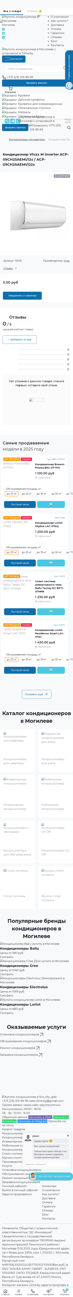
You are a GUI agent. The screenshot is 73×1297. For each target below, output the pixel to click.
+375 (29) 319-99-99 (19, 77)
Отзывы (56, 37)
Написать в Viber (40, 1117)
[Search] (69, 127)
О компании (60, 16)
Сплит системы (13, 1153)
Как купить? (59, 20)
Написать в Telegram (32, 1121)
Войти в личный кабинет (20, 1190)
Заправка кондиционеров (21, 1182)
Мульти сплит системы (18, 1157)
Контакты (57, 45)
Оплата (56, 29)
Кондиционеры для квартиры (27, 139)
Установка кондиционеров (21, 1170)
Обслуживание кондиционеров (25, 1174)
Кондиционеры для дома (20, 1137)
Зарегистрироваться (17, 1194)
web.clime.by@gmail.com (46, 1101)
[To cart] (51, 504)
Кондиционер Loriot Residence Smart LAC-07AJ (49, 633)
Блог (54, 41)
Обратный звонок (15, 1117)
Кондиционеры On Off (18, 1149)
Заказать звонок (36, 82)
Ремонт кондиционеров (19, 1178)
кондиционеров (19, 1034)
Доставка (57, 25)
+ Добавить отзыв (19, 339)
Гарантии (57, 33)
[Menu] (68, 121)
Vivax (66, 260)
